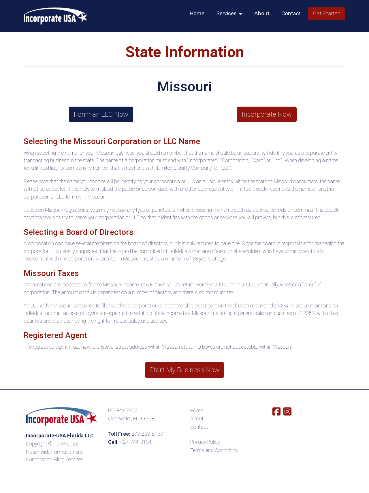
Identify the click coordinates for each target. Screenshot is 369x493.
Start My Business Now (184, 370)
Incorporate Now (267, 114)
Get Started (326, 13)
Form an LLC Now (101, 114)
